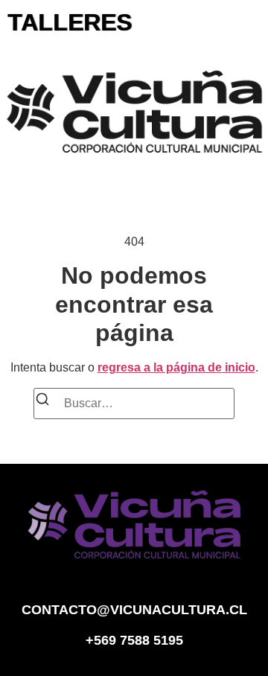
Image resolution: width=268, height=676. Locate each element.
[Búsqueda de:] (134, 403)
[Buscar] (42, 402)
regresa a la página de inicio (176, 367)
